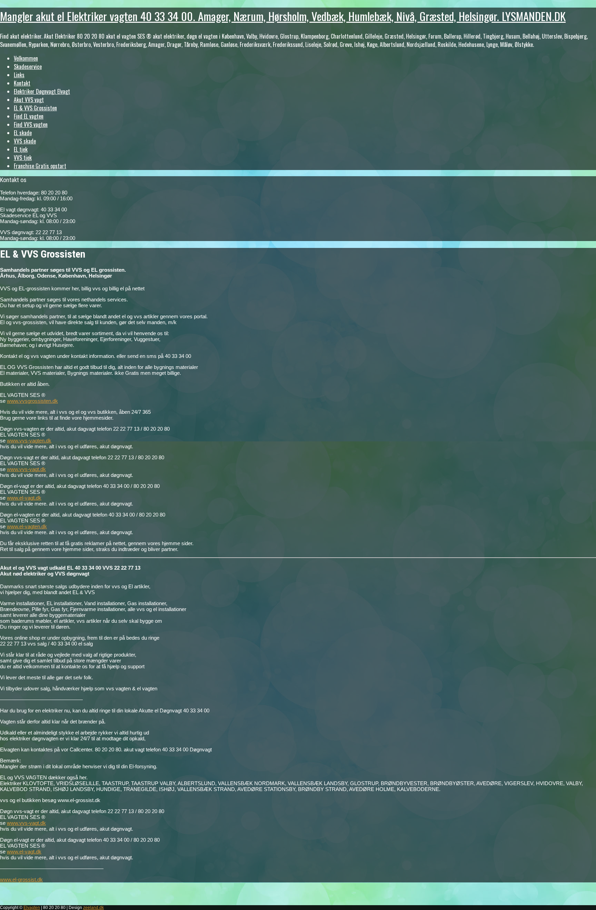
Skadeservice (28, 66)
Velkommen (26, 58)
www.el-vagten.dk (27, 526)
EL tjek (21, 149)
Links (19, 75)
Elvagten (31, 907)
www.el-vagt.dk (24, 498)
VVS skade (25, 141)
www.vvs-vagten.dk (29, 440)
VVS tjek (23, 157)
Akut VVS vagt (29, 100)
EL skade (23, 133)
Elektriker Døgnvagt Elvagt (42, 91)
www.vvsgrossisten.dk (32, 401)
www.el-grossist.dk (21, 879)
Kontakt (22, 83)
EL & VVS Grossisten (35, 108)
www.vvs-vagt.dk (26, 469)
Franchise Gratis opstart (40, 166)
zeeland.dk (93, 907)
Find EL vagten (28, 116)
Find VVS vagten (31, 124)
